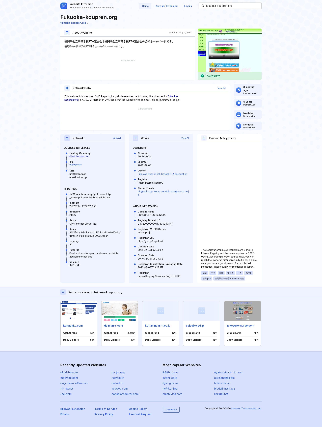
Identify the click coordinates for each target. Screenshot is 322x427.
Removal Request (140, 414)
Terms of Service (106, 409)
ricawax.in (118, 377)
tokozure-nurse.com (240, 325)
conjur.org (118, 372)
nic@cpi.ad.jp (145, 191)
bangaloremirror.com (125, 394)
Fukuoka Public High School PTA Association (162, 174)
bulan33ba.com (172, 394)
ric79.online (170, 388)
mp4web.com (69, 377)
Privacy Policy (104, 414)
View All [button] (222, 88)
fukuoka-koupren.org (73, 22)
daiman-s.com (113, 325)
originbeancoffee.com (74, 383)
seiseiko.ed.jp (195, 325)
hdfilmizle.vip (222, 383)
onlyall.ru (117, 383)
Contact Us (171, 409)
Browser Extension (166, 6)
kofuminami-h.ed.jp (157, 325)
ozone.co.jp (170, 377)
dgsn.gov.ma (170, 383)
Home (145, 6)
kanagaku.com (73, 325)
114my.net (66, 388)
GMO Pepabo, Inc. (79, 156)
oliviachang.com (224, 377)
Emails (188, 6)
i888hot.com (170, 372)
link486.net (221, 394)
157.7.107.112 (75, 165)
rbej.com (65, 394)
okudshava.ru (69, 372)
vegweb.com (120, 388)
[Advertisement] (127, 69)
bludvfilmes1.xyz (224, 388)
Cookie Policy (138, 409)
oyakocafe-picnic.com (228, 372)
